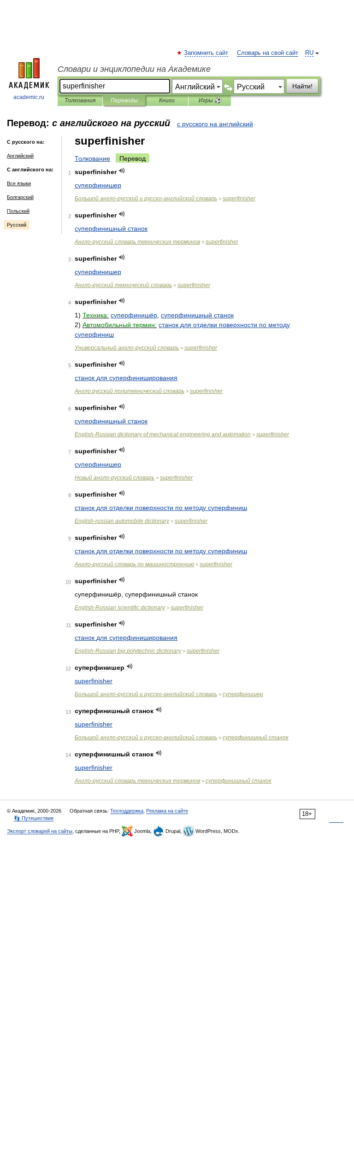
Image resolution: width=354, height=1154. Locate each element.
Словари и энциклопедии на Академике (134, 69)
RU (309, 53)
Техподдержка (126, 811)
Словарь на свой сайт (267, 53)
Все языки (19, 183)
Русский (16, 225)
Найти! (302, 86)
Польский (18, 211)
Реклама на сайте (167, 811)
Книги (167, 100)
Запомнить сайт (206, 53)
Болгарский (20, 197)
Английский (20, 155)
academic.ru (28, 97)
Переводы (124, 100)
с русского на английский (215, 124)
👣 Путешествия (33, 818)
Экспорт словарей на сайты (39, 831)
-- (146, 198)
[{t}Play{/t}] (121, 170)
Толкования (80, 100)
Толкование (92, 158)
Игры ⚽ (210, 100)
